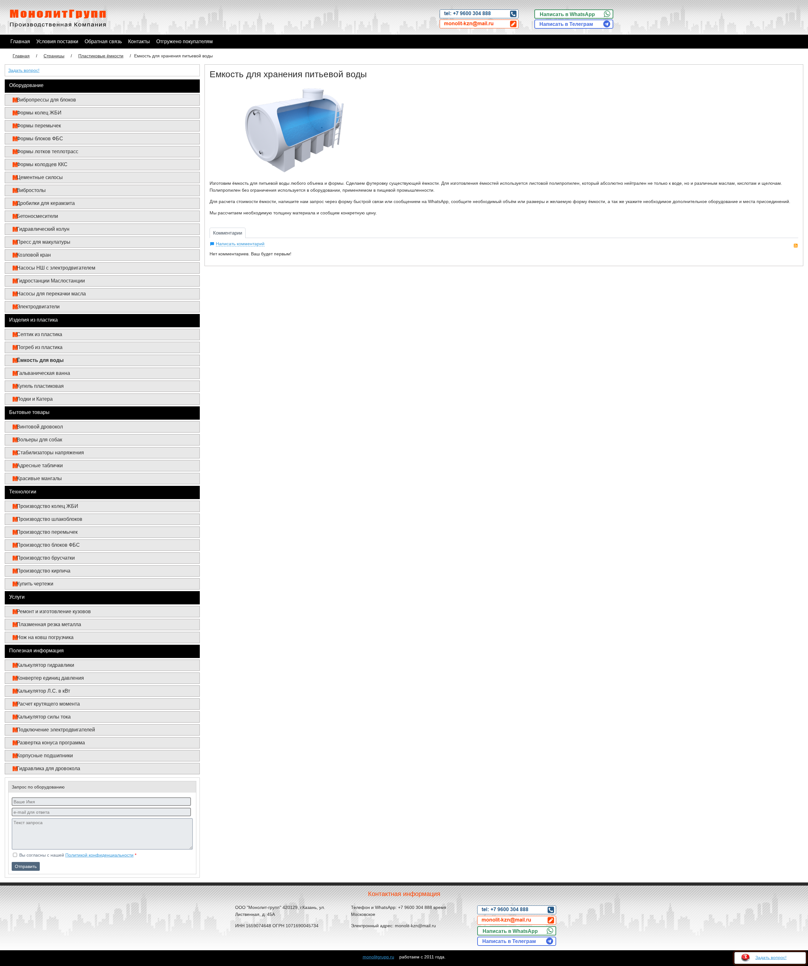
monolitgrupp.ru (378, 956)
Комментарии (227, 233)
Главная (21, 55)
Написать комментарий (240, 243)
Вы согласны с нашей (77, 855)
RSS (795, 245)
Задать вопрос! (23, 70)
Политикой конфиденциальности (99, 855)
